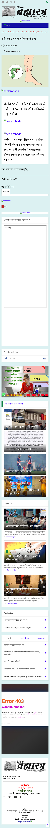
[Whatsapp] (11, 2)
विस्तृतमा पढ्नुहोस (11, 537)
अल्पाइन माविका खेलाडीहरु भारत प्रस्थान (23, 526)
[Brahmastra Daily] (25, 18)
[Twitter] (7, 2)
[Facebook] (14, 2)
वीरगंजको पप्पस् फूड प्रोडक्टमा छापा (21, 426)
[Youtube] (3, 2)
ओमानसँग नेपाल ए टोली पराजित (19, 471)
